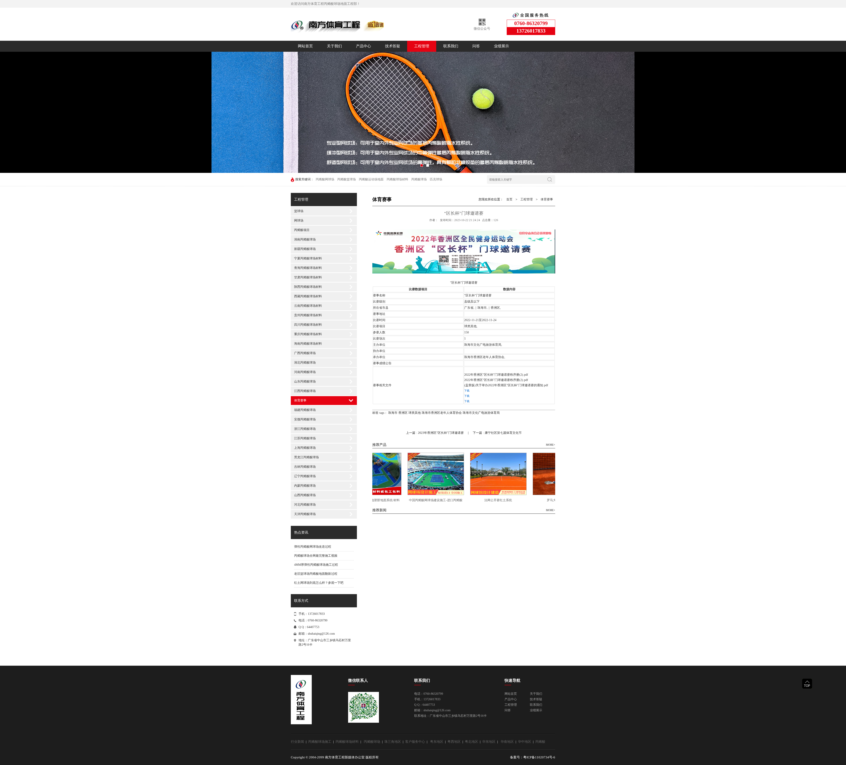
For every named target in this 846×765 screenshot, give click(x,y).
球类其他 (414, 412)
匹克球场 (436, 179)
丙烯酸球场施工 (320, 741)
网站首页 (305, 46)
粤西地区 (454, 741)
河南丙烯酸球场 (305, 372)
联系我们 (450, 46)
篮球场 (298, 211)
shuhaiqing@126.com (321, 633)
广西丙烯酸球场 (305, 353)
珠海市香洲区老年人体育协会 (442, 412)
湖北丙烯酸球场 (305, 362)
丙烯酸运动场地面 (371, 179)
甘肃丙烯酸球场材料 (308, 277)
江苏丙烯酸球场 (305, 438)
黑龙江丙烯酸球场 (306, 457)
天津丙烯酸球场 (305, 514)
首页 (509, 199)
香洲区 (403, 412)
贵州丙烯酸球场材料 (308, 315)
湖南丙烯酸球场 (305, 239)
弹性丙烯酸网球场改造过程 (312, 546)
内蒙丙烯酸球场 (305, 485)
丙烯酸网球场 (325, 179)
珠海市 (392, 412)
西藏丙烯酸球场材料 (308, 296)
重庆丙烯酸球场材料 (308, 334)
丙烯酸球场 (419, 179)
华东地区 (489, 741)
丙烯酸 (540, 741)
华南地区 (508, 741)
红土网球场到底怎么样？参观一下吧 (318, 582)
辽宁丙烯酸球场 (305, 476)
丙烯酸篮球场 (346, 179)
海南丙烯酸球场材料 (308, 343)
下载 (466, 390)
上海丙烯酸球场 (305, 447)
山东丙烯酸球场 (305, 381)
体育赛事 (300, 400)
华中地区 (525, 741)
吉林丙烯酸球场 (305, 466)
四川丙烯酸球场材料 (308, 324)
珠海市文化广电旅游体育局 (481, 412)
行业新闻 (298, 741)
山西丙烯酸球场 (305, 495)
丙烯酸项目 (302, 230)
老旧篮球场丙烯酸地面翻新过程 (315, 573)
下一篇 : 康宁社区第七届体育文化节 (497, 432)
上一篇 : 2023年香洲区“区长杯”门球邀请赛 (435, 432)
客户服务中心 (416, 741)
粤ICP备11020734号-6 (539, 757)
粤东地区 (437, 741)
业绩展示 (501, 46)
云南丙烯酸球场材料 (308, 305)
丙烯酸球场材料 (397, 179)
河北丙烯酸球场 (305, 504)
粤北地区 (472, 741)
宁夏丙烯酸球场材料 (308, 258)
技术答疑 (392, 46)
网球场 (298, 220)
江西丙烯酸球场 (305, 391)
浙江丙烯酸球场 (305, 429)
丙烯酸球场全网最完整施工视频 (315, 555)
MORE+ (550, 444)
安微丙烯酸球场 (305, 419)
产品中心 (363, 46)
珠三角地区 (393, 741)
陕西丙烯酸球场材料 (308, 286)
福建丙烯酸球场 (305, 410)
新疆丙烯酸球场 (305, 249)
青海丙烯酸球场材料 (308, 268)
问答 (476, 46)
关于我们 (334, 46)
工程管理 (421, 46)
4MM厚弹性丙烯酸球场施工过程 (316, 564)
